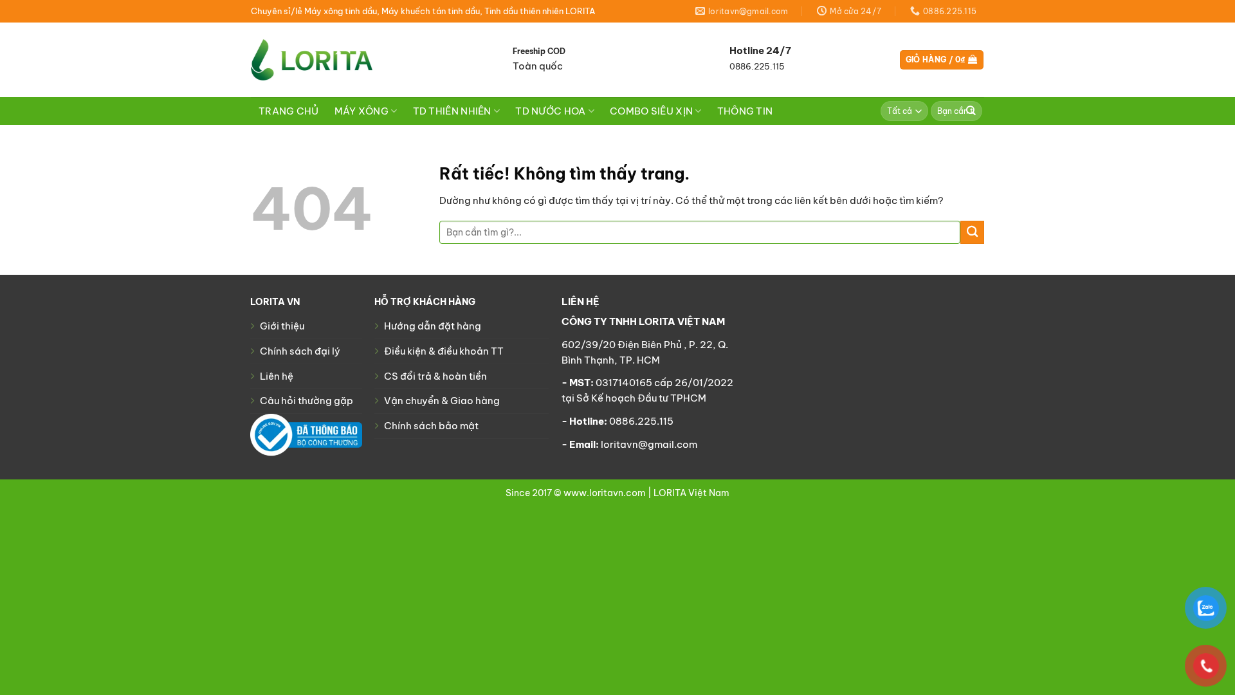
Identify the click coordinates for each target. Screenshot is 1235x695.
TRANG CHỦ (289, 111)
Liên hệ (276, 376)
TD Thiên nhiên (452, 111)
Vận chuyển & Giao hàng (442, 400)
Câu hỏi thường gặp (306, 400)
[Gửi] (971, 111)
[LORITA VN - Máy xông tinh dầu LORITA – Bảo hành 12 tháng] (311, 60)
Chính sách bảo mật (431, 426)
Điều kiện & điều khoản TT (444, 351)
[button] (941, 60)
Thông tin (745, 111)
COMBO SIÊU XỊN (651, 111)
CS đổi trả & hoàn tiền (435, 376)
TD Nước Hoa (550, 111)
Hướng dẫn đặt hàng (432, 326)
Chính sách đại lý (300, 351)
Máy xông (361, 111)
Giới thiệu (282, 326)
